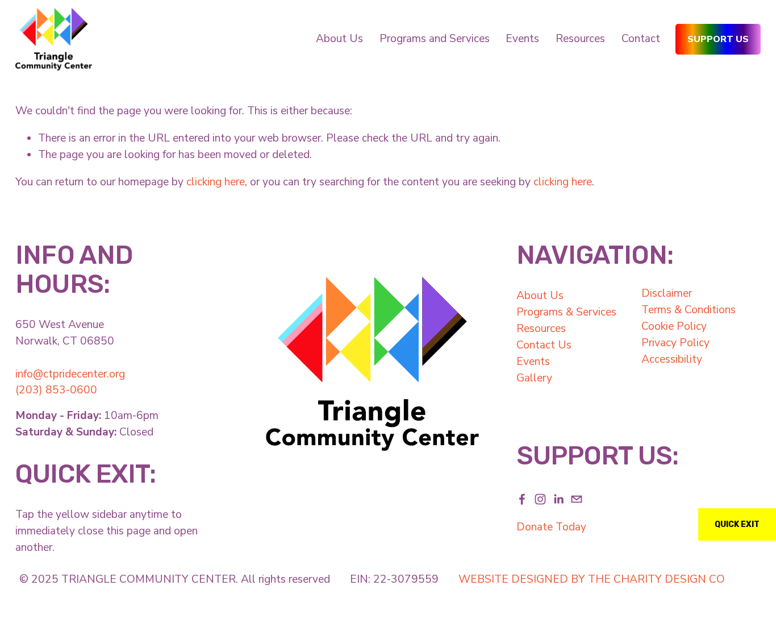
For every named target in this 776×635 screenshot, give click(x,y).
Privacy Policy (675, 342)
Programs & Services (566, 312)
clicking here (215, 182)
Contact (640, 38)
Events (533, 361)
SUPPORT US (718, 39)
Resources (580, 38)
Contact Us (543, 345)
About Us (540, 295)
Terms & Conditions (688, 309)
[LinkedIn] (558, 499)
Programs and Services (434, 38)
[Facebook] (522, 499)
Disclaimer (666, 293)
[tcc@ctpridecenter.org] (576, 499)
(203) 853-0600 (56, 390)
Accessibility (671, 359)
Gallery (534, 378)
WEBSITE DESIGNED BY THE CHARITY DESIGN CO (591, 579)
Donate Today (551, 527)
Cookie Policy (674, 326)
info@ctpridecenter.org (70, 374)
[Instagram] (540, 499)
